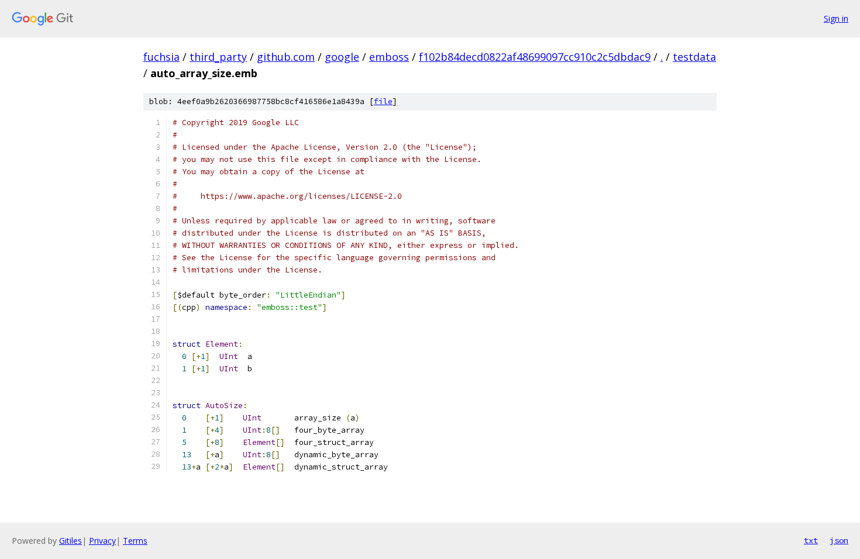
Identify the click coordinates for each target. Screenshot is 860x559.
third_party (218, 57)
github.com (286, 57)
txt (811, 540)
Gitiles (70, 540)
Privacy (102, 540)
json (839, 540)
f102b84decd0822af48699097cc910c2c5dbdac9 (535, 57)
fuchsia (161, 57)
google (342, 57)
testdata (694, 57)
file (383, 101)
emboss (389, 57)
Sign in (836, 18)
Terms (135, 540)
